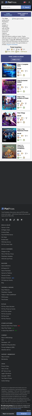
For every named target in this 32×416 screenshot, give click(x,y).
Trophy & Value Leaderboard (8, 294)
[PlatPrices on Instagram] (6, 219)
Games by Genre (5, 275)
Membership (4, 359)
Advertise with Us (5, 349)
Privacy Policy (5, 366)
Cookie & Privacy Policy (15, 408)
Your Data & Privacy (6, 378)
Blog (2, 283)
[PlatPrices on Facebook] (10, 219)
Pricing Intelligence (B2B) (7, 347)
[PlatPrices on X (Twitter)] (2, 219)
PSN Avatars (4, 297)
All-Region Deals (5, 230)
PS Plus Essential (6, 314)
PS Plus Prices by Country (8, 309)
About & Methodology (7, 337)
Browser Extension (7, 278)
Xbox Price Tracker (7, 328)
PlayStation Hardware (7, 256)
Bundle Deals (4, 239)
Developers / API (5, 342)
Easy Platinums (5, 290)
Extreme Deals (5, 232)
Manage (29, 410)
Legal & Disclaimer (6, 373)
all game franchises (12, 44)
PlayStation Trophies (6, 292)
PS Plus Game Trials (6, 244)
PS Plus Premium (6, 318)
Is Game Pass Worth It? (9, 330)
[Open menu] (2, 2)
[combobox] (11, 7)
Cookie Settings (5, 381)
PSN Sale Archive (6, 242)
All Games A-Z (5, 268)
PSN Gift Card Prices (6, 258)
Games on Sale (5, 227)
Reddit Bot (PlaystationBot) (8, 345)
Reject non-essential (8, 413)
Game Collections (6, 266)
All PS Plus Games (6, 311)
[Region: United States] (25, 2)
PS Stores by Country (7, 280)
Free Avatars (4, 299)
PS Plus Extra (5, 316)
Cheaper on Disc (5, 251)
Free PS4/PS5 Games (7, 234)
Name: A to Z (16, 59)
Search (27, 7)
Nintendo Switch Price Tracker (10, 325)
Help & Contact (5, 357)
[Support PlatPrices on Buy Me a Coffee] (21, 219)
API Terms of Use (6, 371)
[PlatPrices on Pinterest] (17, 219)
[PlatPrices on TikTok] (14, 219)
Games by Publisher (6, 273)
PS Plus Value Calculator (7, 306)
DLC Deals (4, 237)
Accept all (23, 413)
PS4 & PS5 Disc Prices (7, 254)
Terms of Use (4, 368)
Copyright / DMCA (6, 376)
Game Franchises (8, 14)
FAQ (2, 340)
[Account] (29, 2)
